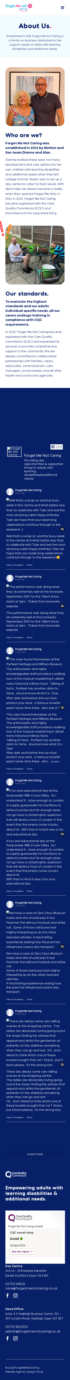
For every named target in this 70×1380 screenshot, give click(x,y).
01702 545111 (15, 1283)
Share (29, 565)
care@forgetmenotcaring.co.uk (31, 1288)
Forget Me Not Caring (28, 490)
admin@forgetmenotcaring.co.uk (32, 1331)
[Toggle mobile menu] (63, 7)
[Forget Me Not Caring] (14, 452)
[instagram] (15, 1295)
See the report (20, 1251)
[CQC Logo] (20, 1220)
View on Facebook (15, 565)
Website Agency (15, 1372)
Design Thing (35, 1372)
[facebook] (7, 1295)
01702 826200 (16, 1326)
